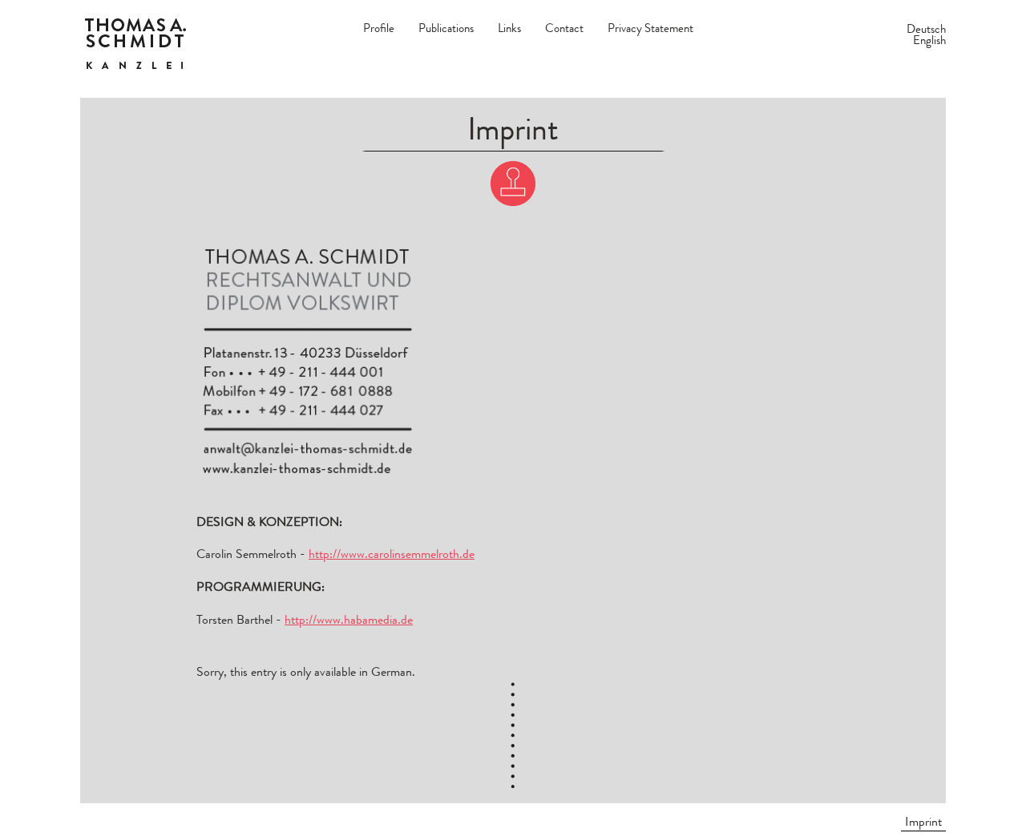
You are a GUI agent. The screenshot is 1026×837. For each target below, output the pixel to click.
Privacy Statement (650, 28)
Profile (378, 28)
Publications (446, 28)
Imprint (923, 821)
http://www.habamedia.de (349, 619)
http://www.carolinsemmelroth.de (392, 553)
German (391, 671)
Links (509, 28)
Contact (564, 28)
